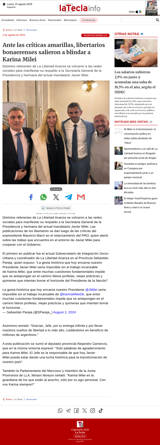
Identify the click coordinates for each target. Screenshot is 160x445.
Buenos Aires (38, 20)
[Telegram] (68, 410)
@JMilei (91, 289)
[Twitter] (84, 410)
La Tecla (18, 30)
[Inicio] (4, 4)
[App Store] (136, 11)
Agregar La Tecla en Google (58, 208)
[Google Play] (140, 11)
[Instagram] (92, 410)
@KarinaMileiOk (72, 294)
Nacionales (54, 20)
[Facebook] (76, 410)
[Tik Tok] (100, 410)
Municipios (70, 20)
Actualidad (7, 20)
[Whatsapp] (60, 410)
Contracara (88, 20)
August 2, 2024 (64, 312)
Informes (22, 20)
